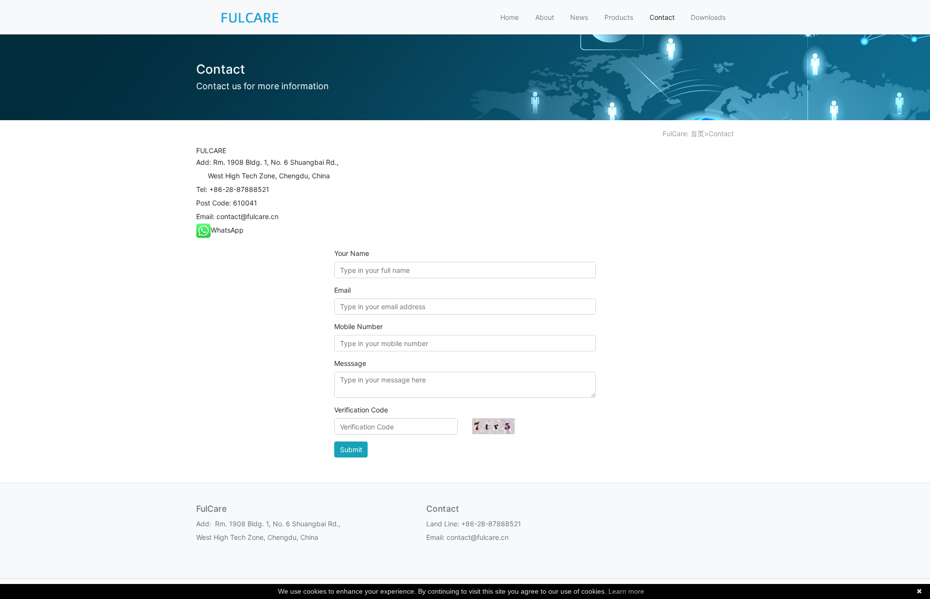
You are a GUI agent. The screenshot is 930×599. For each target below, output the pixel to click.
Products (618, 17)
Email (342, 290)
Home (509, 17)
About (544, 17)
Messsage (350, 363)
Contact (662, 17)
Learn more (626, 591)
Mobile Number (358, 326)
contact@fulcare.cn (248, 216)
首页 (697, 133)
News (579, 17)
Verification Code (361, 410)
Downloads (708, 17)
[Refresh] (493, 426)
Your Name (351, 253)
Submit (351, 449)
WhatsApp (227, 230)
